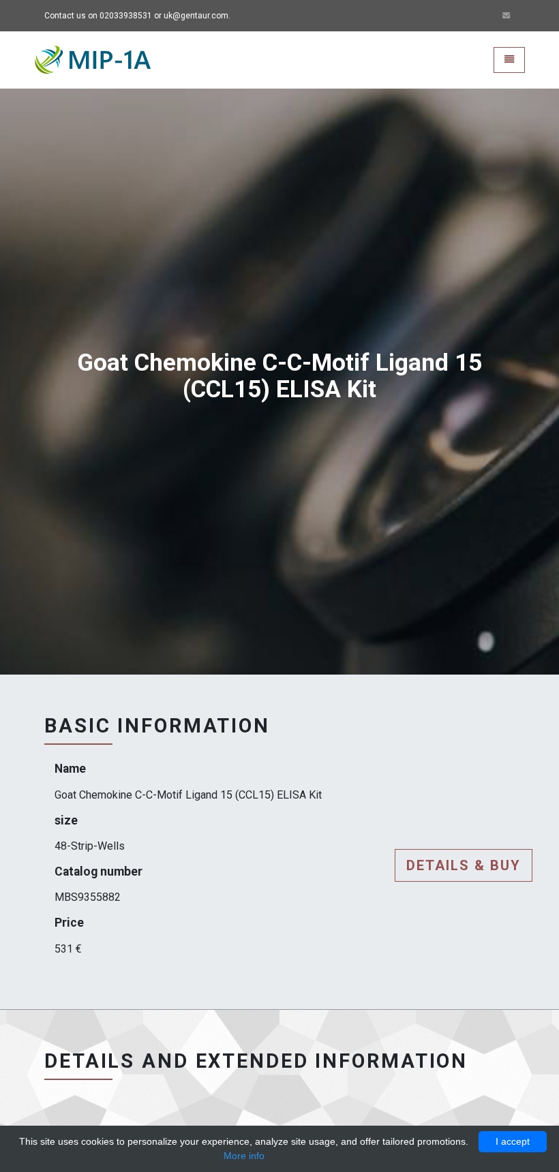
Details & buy (463, 865)
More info (244, 1155)
